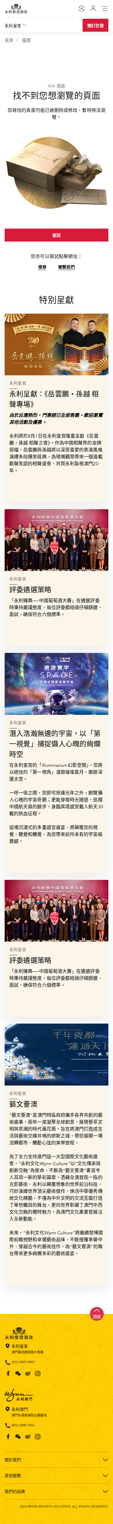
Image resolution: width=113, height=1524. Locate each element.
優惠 (26, 40)
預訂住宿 (95, 25)
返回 (56, 235)
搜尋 (42, 267)
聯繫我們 (66, 267)
